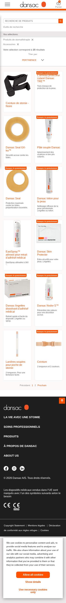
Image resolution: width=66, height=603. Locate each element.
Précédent (25, 385)
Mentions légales (37, 525)
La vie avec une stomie (22, 417)
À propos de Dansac (20, 446)
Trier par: (33, 54)
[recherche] (60, 21)
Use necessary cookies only (33, 591)
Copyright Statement (14, 525)
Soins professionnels (22, 426)
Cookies (45, 530)
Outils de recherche (13, 27)
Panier (58, 4)
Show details (33, 582)
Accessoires (9, 44)
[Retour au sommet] (62, 401)
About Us (11, 455)
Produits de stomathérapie (16, 39)
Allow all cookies (33, 574)
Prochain (41, 385)
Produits (11, 436)
